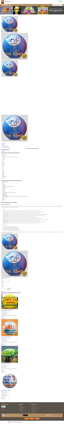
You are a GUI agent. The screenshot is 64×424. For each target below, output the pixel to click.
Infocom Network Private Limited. (19, 422)
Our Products (5, 4)
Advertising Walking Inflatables (35, 408)
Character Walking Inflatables (35, 409)
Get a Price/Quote (3, 318)
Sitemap (21, 410)
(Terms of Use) (20, 421)
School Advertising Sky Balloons (6, 310)
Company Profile (18, 4)
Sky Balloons (33, 406)
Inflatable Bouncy (33, 410)
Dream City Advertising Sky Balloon (6, 363)
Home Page (13, 4)
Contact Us (23, 4)
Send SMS (32, 418)
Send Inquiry (27, 418)
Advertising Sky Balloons (5, 146)
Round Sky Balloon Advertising (5, 390)
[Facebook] (1, 409)
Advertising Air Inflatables (34, 407)
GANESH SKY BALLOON (8, 2)
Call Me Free (37, 418)
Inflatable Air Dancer (34, 411)
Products (3, 145)
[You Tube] (3, 409)
